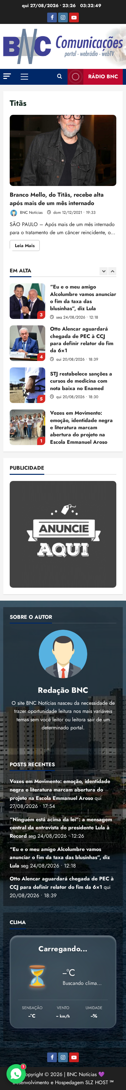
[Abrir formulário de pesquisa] (59, 77)
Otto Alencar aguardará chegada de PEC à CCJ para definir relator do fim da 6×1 (27, 343)
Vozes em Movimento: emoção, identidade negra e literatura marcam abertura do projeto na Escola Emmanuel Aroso (27, 427)
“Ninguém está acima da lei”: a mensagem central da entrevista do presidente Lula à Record (61, 828)
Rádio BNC (103, 76)
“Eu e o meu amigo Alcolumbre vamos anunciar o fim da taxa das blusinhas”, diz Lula (27, 301)
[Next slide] (112, 271)
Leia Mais (27, 246)
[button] (7, 76)
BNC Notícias (31, 212)
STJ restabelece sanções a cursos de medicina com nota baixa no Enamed (27, 385)
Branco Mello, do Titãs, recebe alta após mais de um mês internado (63, 150)
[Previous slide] (104, 271)
